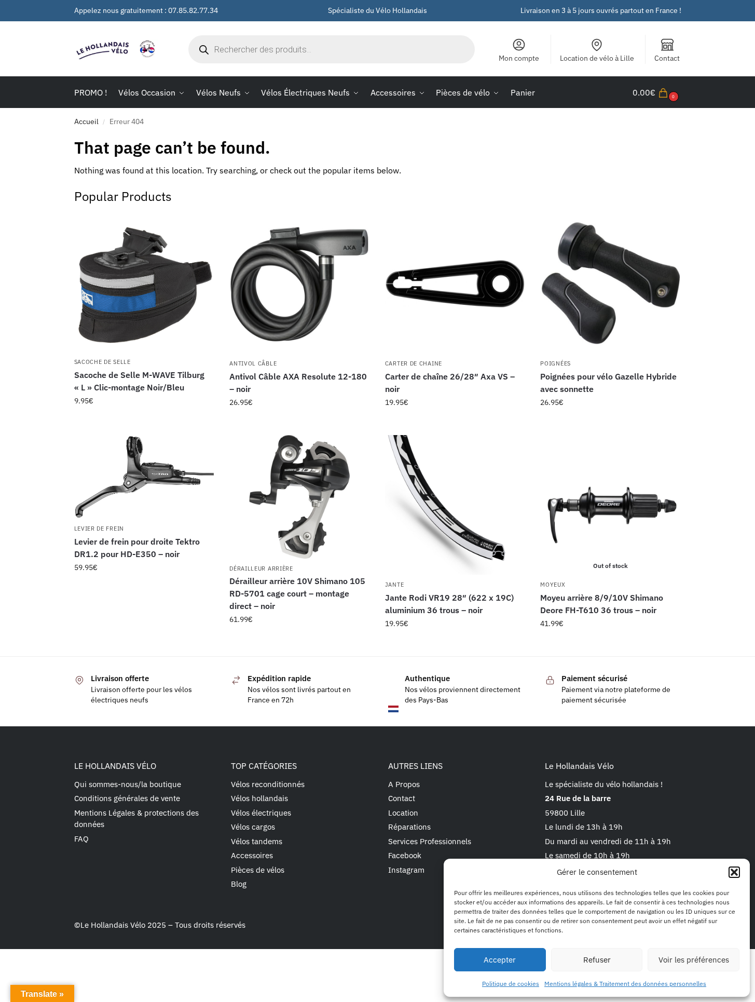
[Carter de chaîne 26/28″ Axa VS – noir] (455, 284)
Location (403, 813)
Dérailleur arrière (261, 568)
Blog (238, 884)
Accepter (500, 960)
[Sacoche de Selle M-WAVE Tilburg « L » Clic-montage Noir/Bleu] (144, 283)
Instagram (406, 870)
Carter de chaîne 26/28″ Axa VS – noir (450, 382)
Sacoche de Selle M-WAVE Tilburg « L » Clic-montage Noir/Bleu (139, 381)
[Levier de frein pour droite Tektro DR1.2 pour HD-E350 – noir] (144, 477)
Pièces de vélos (257, 870)
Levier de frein (99, 528)
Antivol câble (253, 363)
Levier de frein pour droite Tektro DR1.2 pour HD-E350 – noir (137, 547)
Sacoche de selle (102, 361)
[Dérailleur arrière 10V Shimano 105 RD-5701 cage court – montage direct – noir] (299, 497)
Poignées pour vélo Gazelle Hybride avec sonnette (608, 382)
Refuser (597, 960)
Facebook (404, 855)
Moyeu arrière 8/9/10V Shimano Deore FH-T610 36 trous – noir (601, 603)
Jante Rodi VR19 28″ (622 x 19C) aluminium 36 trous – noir (449, 603)
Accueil (86, 121)
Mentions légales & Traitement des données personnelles (625, 983)
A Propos (404, 784)
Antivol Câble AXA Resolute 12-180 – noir (298, 382)
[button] (734, 872)
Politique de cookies (510, 983)
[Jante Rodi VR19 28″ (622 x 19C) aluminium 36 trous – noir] (455, 505)
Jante (394, 584)
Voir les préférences (693, 960)
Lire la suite (610, 646)
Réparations (409, 827)
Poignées (555, 363)
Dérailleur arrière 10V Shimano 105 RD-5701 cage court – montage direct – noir (297, 593)
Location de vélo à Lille (597, 58)
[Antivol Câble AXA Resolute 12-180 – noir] (299, 284)
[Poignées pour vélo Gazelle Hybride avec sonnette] (610, 284)
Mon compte (519, 58)
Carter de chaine (413, 363)
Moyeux (552, 584)
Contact (667, 58)
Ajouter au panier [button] (144, 423)
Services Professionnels (429, 841)
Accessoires (252, 855)
